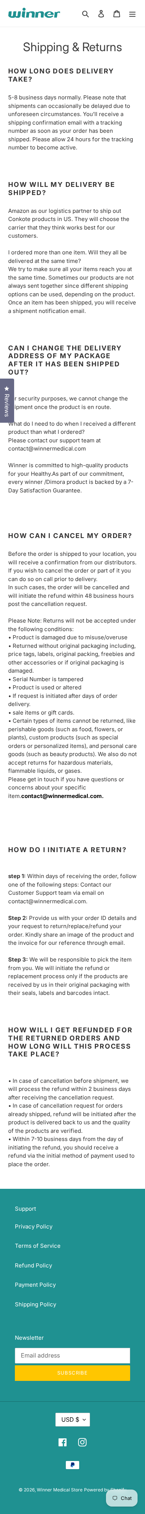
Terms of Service (38, 1245)
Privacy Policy (33, 1226)
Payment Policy (35, 1284)
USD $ (70, 1419)
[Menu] (132, 14)
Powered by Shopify (105, 1489)
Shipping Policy (35, 1304)
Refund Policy (33, 1265)
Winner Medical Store (60, 1489)
